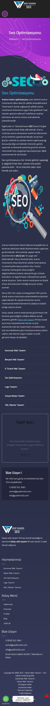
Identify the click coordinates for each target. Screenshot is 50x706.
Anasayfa (13, 39)
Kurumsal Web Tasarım (15, 350)
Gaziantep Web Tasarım (25, 678)
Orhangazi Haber (25, 684)
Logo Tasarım (11, 387)
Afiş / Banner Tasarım (14, 405)
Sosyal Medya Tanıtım (15, 396)
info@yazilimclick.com (19, 495)
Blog (5, 619)
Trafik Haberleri (25, 693)
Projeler (7, 614)
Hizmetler (7, 609)
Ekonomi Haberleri (25, 690)
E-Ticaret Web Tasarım (15, 368)
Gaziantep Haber (25, 687)
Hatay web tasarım (26, 319)
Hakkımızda (8, 604)
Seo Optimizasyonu (13, 378)
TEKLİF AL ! (25, 454)
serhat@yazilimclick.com (20, 491)
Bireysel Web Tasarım (14, 359)
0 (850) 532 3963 (17, 487)
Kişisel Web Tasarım (12, 573)
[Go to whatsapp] (6, 699)
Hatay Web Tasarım (33, 673)
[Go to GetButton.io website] (6, 703)
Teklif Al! (7, 623)
